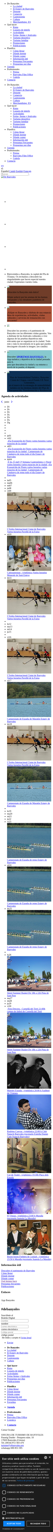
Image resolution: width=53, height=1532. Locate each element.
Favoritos (11, 1402)
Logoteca (11, 1420)
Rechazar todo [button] (38, 1523)
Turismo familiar (20, 40)
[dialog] (26, 1493)
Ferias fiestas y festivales (18, 1376)
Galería (16, 77)
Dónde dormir (19, 53)
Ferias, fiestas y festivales (24, 35)
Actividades (18, 32)
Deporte (16, 11)
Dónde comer (19, 56)
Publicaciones (19, 45)
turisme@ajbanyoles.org (12, 1445)
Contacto (11, 80)
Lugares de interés (21, 30)
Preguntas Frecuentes (23, 61)
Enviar (10, 1342)
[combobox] (45, 1457)
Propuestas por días (22, 64)
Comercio (17, 14)
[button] (26, 1518)
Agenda (10, 66)
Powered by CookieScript (13, 1529)
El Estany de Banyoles (23, 9)
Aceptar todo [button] (14, 1523)
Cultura (16, 19)
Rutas (15, 27)
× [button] (50, 1457)
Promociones (19, 43)
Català (12, 171)
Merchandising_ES (22, 22)
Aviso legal (26, 1337)
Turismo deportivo (21, 37)
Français (27, 171)
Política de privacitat (25, 1480)
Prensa (16, 72)
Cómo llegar (18, 51)
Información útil (20, 59)
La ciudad (17, 6)
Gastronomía (19, 16)
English (19, 171)
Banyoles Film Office (23, 74)
